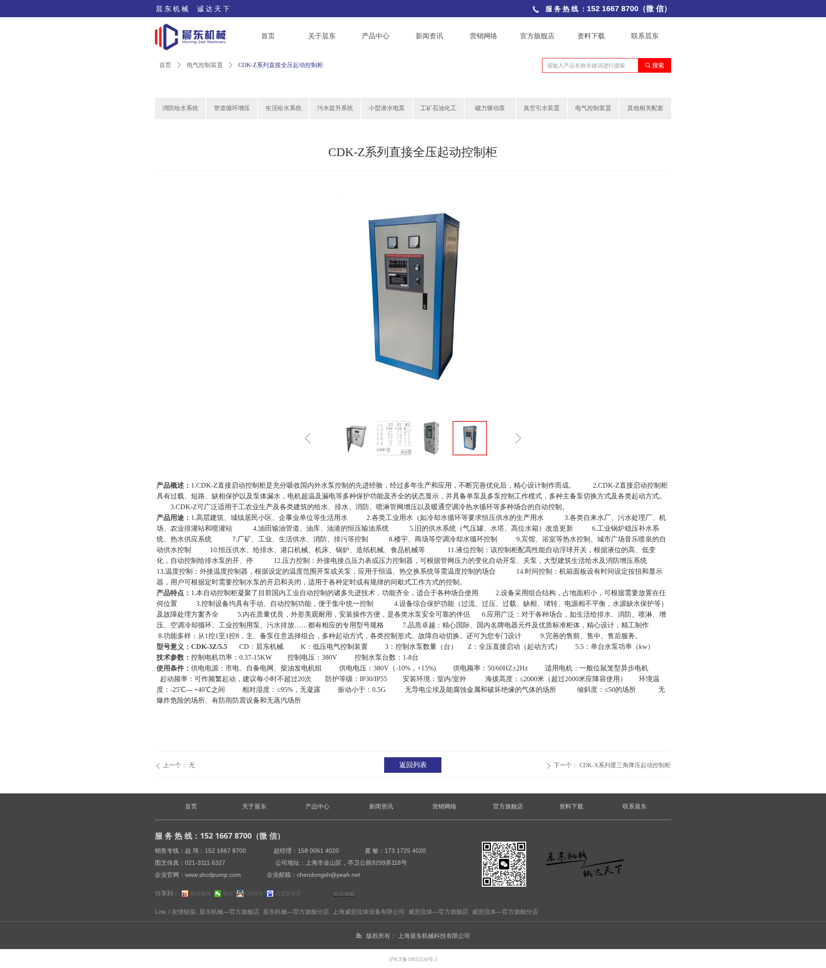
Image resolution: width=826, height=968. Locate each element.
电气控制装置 (205, 65)
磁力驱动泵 (490, 108)
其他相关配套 (645, 108)
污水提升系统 (335, 108)
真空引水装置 (542, 108)
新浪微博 (200, 894)
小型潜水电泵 (387, 108)
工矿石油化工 (438, 108)
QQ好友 (254, 894)
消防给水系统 (180, 108)
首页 (165, 65)
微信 (228, 894)
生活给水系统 (283, 108)
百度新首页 (288, 894)
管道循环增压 (232, 108)
